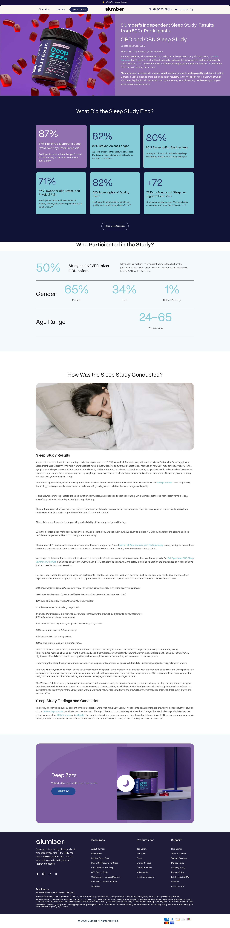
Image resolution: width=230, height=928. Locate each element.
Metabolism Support (146, 877)
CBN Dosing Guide (99, 872)
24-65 (155, 318)
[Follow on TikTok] (49, 873)
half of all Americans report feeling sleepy (141, 545)
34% (124, 290)
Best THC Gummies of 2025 (104, 882)
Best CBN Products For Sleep (104, 863)
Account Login (177, 886)
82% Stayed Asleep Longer (110, 146)
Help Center (176, 849)
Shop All (43, 9)
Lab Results (96, 854)
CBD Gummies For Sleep (102, 868)
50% (48, 268)
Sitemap (175, 882)
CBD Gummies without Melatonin (106, 877)
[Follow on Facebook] (37, 873)
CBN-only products (53, 712)
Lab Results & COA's (180, 877)
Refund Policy (177, 872)
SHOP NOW (63, 791)
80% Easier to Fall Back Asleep (167, 147)
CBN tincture (64, 715)
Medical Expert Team (100, 858)
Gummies (141, 854)
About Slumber (98, 849)
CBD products (164, 483)
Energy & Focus (144, 863)
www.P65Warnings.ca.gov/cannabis (52, 907)
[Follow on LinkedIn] (56, 873)
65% (76, 290)
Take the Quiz (79, 9)
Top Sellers (142, 849)
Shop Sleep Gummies (115, 226)
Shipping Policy (178, 868)
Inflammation (143, 872)
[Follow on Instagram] (43, 873)
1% (172, 290)
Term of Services (179, 858)
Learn (60, 9)
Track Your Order (178, 854)
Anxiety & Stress (144, 868)
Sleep (139, 858)
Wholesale (95, 886)
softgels (79, 715)
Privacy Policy (177, 863)
